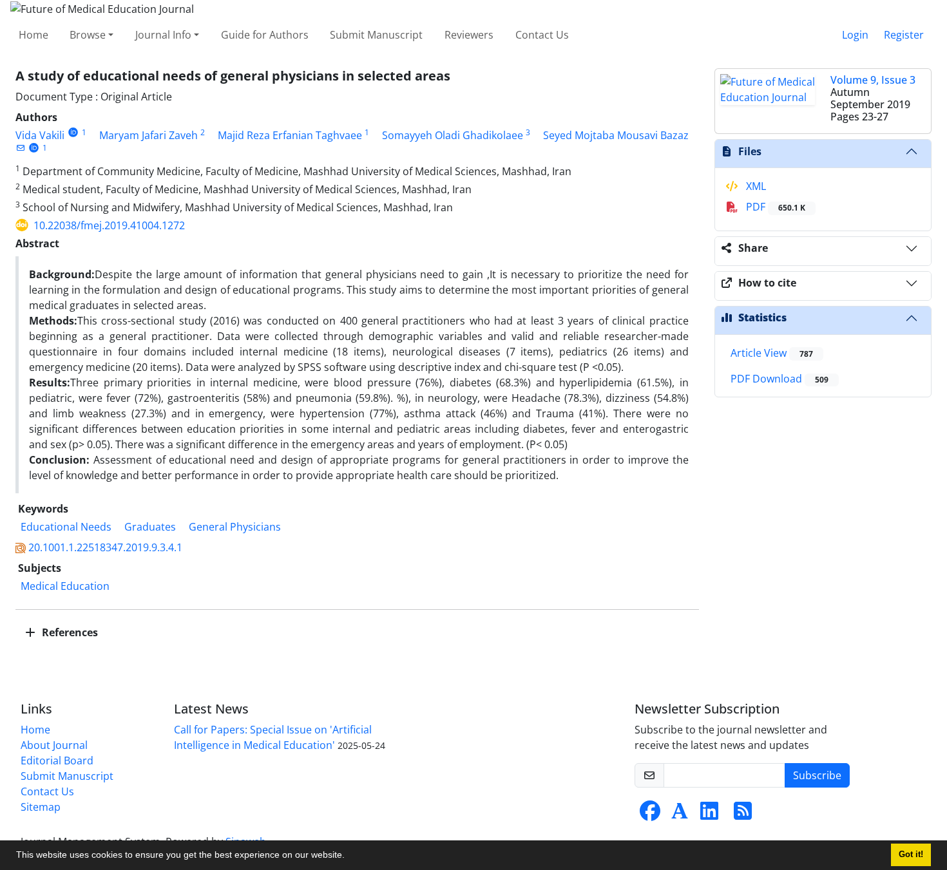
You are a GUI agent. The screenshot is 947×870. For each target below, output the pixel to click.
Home (33, 35)
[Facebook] (650, 815)
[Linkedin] (709, 815)
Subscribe (817, 775)
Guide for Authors (265, 35)
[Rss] (742, 815)
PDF (774, 207)
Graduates (150, 527)
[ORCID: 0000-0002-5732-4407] (73, 132)
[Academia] (679, 815)
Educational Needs (66, 527)
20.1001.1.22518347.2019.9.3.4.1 (105, 547)
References (68, 632)
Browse (88, 35)
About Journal (54, 745)
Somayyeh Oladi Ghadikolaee (452, 135)
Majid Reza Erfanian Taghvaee (290, 135)
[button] (349, 856)
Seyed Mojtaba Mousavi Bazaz (616, 135)
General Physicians (235, 527)
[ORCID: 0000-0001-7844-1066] (34, 147)
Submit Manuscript (376, 35)
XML (754, 186)
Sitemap (41, 807)
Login (855, 35)
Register (904, 35)
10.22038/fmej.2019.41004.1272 (109, 225)
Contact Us (542, 35)
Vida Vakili (39, 135)
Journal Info (163, 35)
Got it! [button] (911, 854)
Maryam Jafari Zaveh (148, 135)
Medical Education (65, 586)
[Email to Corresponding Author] (20, 147)
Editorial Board (57, 760)
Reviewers (469, 35)
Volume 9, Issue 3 (872, 80)
